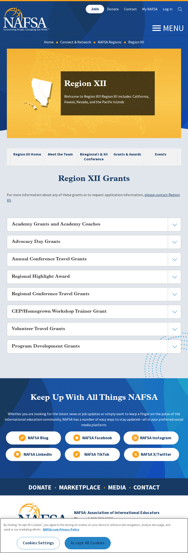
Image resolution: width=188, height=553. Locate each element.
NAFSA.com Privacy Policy (61, 529)
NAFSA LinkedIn (38, 454)
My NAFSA (150, 9)
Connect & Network (75, 42)
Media (117, 487)
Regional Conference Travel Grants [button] (50, 294)
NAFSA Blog (38, 438)
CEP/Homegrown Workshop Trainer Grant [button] (59, 311)
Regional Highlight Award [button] (41, 276)
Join (95, 9)
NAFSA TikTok (96, 454)
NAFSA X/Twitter (156, 454)
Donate (113, 9)
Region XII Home (27, 154)
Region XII (136, 42)
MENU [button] (173, 28)
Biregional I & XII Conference (94, 156)
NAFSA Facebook (97, 438)
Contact (130, 9)
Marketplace (79, 487)
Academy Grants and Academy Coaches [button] (56, 224)
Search (180, 9)
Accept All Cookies (88, 543)
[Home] (26, 29)
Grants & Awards (127, 154)
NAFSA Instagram (155, 438)
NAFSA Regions (110, 42)
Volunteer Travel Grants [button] (38, 329)
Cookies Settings (38, 543)
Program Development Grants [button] (46, 346)
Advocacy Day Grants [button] (36, 241)
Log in (167, 9)
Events (160, 154)
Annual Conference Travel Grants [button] (49, 259)
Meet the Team (60, 154)
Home (49, 42)
